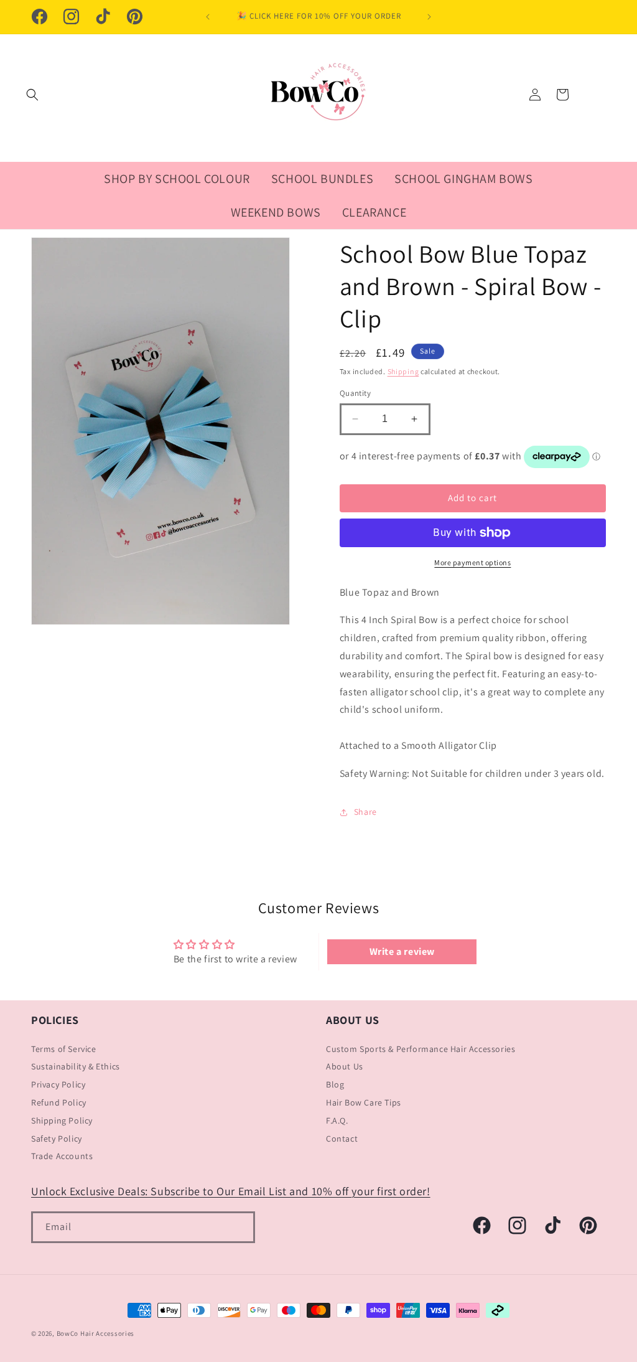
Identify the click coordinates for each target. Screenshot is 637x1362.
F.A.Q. (337, 1120)
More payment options (472, 562)
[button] (32, 94)
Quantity (355, 393)
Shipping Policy (62, 1120)
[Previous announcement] (207, 17)
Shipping (403, 371)
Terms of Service (63, 1048)
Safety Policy (56, 1138)
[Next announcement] (429, 17)
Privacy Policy (58, 1084)
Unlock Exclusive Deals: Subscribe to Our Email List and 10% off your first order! (230, 1191)
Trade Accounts (62, 1156)
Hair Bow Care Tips (363, 1102)
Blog (335, 1084)
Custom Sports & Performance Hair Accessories (420, 1048)
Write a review (402, 951)
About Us (344, 1066)
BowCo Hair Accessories (95, 1333)
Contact (342, 1138)
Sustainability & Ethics (75, 1066)
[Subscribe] (239, 1227)
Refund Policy (58, 1102)
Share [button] (365, 811)
